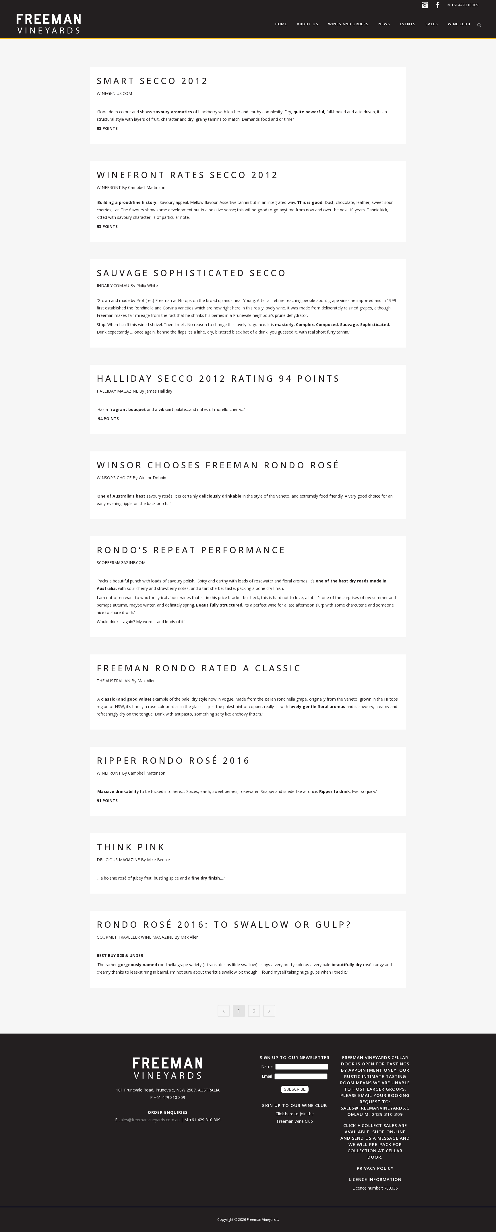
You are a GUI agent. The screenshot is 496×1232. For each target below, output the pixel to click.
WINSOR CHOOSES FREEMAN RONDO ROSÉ (218, 465)
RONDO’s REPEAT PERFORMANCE (191, 550)
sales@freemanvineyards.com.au (150, 1119)
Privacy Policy (375, 1168)
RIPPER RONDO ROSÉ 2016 (174, 760)
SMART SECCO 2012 (153, 81)
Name (267, 1066)
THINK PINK (131, 847)
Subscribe (295, 1089)
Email (267, 1076)
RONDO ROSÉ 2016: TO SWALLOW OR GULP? (224, 924)
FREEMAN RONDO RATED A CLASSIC (199, 668)
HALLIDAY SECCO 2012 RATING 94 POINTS (218, 378)
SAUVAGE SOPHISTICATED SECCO (192, 273)
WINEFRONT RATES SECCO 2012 (188, 175)
